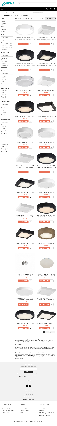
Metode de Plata (24, 407)
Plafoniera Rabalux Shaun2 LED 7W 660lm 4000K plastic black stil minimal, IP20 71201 (46, 64)
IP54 (3, 94)
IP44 (3, 92)
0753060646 (29, 397)
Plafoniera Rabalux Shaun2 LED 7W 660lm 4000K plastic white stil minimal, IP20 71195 (46, 38)
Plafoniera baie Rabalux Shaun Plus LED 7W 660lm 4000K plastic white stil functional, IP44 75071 (25, 141)
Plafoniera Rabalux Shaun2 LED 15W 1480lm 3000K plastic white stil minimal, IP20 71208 (25, 216)
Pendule (3, 21)
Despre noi (4, 407)
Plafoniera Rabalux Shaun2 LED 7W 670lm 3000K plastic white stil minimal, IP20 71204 (25, 89)
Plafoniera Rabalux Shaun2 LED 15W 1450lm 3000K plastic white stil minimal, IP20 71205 (46, 191)
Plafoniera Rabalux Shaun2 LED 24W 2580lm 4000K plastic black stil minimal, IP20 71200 (25, 322)
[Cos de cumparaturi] (54, 8)
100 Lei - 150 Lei (5, 43)
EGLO (3, 60)
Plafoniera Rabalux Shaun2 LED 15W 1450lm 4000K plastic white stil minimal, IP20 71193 (46, 141)
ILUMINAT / (30, 12)
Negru (3, 148)
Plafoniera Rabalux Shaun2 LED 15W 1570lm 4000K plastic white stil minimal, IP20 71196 (25, 166)
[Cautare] (54, 4)
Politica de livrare (6, 412)
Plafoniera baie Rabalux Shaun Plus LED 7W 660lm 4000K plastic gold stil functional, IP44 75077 (46, 242)
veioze (27, 357)
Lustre (2, 18)
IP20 (3, 90)
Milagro (4, 65)
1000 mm (4, 130)
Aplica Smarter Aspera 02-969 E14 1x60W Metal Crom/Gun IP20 (25, 275)
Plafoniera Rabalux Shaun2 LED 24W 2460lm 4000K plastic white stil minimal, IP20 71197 (46, 299)
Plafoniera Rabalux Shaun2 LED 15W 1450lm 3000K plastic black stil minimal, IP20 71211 (46, 216)
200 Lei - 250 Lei (5, 47)
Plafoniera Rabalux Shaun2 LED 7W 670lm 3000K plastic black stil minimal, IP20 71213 (46, 115)
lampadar (29, 355)
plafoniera (32, 354)
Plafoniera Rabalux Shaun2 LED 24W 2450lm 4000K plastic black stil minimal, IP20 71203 (46, 322)
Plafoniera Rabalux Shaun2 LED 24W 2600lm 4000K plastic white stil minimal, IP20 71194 (25, 299)
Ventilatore (3, 31)
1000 (3, 108)
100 (3, 107)
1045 (3, 112)
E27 (3, 77)
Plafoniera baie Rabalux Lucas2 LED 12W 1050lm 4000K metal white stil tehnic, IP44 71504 (46, 275)
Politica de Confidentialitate (8, 410)
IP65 (3, 97)
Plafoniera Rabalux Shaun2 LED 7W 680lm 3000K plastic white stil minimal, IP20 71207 (46, 89)
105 (3, 114)
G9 (3, 81)
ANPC (21, 412)
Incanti (3, 63)
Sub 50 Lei (4, 40)
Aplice (2, 24)
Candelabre (3, 20)
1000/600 (4, 132)
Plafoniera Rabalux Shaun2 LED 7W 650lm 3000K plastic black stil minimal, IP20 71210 (25, 115)
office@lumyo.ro (29, 399)
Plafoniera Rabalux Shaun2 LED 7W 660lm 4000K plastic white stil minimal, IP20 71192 (25, 38)
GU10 (3, 83)
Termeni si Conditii (6, 408)
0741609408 (29, 395)
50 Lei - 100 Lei (5, 42)
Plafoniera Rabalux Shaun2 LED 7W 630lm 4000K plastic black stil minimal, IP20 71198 (25, 64)
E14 (3, 79)
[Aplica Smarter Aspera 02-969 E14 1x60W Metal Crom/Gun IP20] (25, 263)
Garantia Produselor (24, 410)
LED (3, 76)
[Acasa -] (8, 3)
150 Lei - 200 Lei (5, 45)
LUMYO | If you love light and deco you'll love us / (14, 12)
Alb (3, 149)
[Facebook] (27, 386)
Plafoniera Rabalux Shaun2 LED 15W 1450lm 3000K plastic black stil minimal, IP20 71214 (25, 242)
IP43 (3, 96)
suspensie (38, 354)
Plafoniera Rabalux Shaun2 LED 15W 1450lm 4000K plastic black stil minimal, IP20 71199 (46, 166)
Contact (4, 414)
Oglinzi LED (3, 29)
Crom (3, 142)
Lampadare (3, 28)
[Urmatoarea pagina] (54, 332)
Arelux (3, 58)
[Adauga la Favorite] (30, 44)
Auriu (3, 146)
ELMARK (4, 61)
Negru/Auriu (5, 144)
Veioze (2, 26)
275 (51, 332)
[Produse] (2, 9)
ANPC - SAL (22, 414)
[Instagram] (30, 386)
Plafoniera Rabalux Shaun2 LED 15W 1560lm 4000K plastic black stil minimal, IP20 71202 (25, 191)
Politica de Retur (24, 408)
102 (3, 110)
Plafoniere (3, 23)
